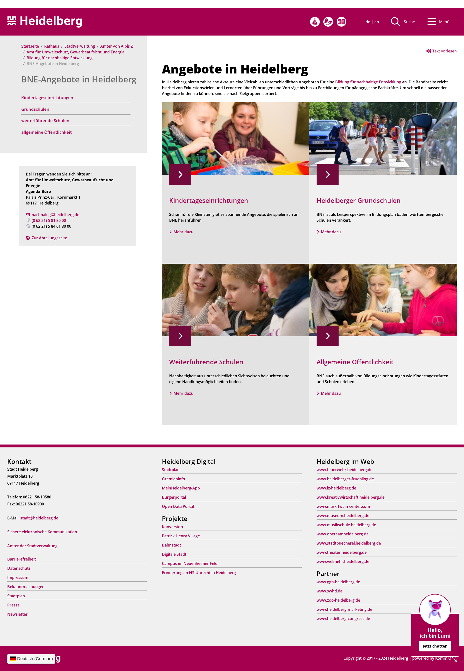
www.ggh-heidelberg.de (338, 581)
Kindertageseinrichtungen (47, 97)
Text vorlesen (444, 51)
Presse (13, 605)
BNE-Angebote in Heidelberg (78, 79)
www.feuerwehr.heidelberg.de (344, 469)
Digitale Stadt (174, 554)
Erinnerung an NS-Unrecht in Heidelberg (199, 572)
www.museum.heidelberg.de (343, 515)
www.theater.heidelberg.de (342, 552)
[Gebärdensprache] (328, 22)
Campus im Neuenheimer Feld (190, 563)
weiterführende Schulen (45, 120)
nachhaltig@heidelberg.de (55, 214)
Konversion (172, 526)
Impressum (17, 577)
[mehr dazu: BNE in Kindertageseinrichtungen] (235, 138)
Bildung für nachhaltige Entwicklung (60, 57)
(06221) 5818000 (49, 220)
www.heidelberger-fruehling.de (345, 478)
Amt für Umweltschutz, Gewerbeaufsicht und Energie (75, 52)
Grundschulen (35, 109)
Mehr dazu (183, 231)
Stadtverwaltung (80, 46)
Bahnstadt (171, 545)
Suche (409, 21)
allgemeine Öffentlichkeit (46, 132)
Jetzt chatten (435, 646)
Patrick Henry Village (181, 536)
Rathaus (51, 46)
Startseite (30, 46)
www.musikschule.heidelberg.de (346, 524)
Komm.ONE (446, 658)
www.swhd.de (329, 591)
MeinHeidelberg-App (181, 488)
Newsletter (17, 614)
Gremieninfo (173, 478)
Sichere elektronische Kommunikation (42, 531)
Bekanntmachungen (25, 586)
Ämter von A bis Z (116, 46)
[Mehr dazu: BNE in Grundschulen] (383, 138)
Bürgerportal (174, 497)
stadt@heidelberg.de (39, 518)
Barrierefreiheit (21, 559)
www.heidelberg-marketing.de (344, 609)
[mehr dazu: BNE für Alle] (383, 299)
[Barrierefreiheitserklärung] (315, 22)
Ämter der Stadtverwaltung (32, 545)
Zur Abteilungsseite (49, 238)
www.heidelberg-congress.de (343, 618)
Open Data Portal (178, 506)
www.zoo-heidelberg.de (338, 600)
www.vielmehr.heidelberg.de (343, 561)
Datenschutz (18, 568)
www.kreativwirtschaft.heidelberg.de (350, 497)
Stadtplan (16, 595)
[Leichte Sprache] (341, 22)
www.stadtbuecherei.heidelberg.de (349, 543)
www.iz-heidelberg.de (336, 488)
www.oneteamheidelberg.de (343, 534)
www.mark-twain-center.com (343, 506)
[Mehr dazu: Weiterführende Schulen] (235, 299)
